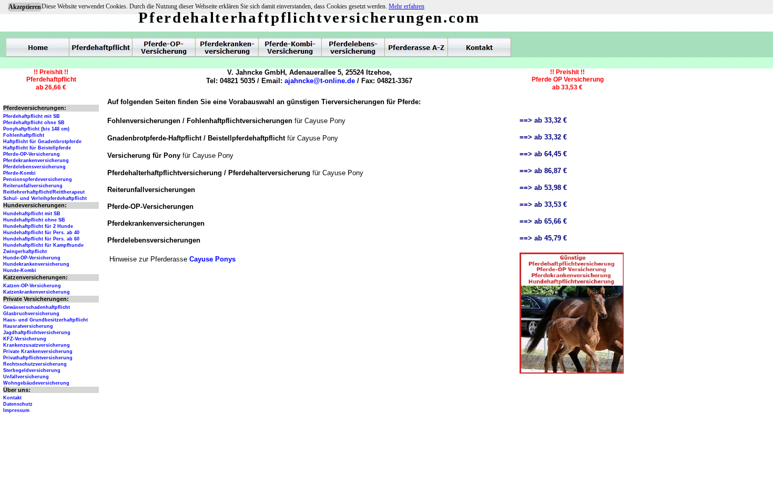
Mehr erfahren (406, 6)
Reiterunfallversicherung (33, 185)
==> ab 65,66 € (543, 221)
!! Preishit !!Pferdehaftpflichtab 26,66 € (51, 79)
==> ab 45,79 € (543, 238)
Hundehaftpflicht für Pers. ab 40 (41, 232)
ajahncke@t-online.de (319, 81)
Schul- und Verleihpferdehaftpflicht (45, 198)
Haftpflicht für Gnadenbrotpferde (42, 141)
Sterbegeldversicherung (31, 370)
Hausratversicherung (28, 326)
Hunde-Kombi (19, 270)
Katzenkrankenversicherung (36, 292)
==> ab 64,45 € (543, 154)
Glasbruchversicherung (31, 313)
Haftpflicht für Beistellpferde (37, 147)
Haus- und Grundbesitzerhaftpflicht (45, 320)
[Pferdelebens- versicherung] (353, 47)
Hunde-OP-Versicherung (31, 257)
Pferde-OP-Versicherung (31, 154)
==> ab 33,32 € (543, 120)
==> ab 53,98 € (543, 188)
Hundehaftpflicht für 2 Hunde (38, 226)
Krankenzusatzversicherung (36, 345)
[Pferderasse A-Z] (416, 47)
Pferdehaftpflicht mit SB (31, 116)
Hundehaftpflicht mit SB (31, 213)
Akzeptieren (24, 7)
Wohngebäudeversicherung (36, 383)
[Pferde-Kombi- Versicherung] (290, 47)
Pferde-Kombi (19, 173)
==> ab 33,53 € (543, 204)
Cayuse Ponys (212, 259)
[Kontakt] (479, 47)
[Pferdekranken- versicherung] (227, 47)
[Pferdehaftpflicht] (101, 47)
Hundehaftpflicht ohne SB (34, 220)
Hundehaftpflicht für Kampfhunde (43, 245)
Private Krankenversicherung (38, 351)
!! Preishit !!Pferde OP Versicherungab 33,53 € (568, 79)
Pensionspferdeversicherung (37, 179)
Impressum (16, 410)
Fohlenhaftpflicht (23, 135)
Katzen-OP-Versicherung (32, 285)
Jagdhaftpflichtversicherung (36, 332)
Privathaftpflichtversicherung (38, 357)
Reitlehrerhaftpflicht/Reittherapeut (44, 192)
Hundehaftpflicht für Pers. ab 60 (41, 239)
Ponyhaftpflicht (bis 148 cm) (36, 129)
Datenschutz (18, 404)
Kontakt (12, 397)
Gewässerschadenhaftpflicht (36, 307)
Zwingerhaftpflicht (25, 251)
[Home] (37, 47)
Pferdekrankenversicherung (36, 160)
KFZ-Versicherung (24, 338)
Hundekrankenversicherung (36, 264)
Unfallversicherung (26, 376)
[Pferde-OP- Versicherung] (164, 47)
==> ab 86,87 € (543, 171)
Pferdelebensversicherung (34, 166)
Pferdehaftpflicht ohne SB (34, 122)
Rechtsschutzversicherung (35, 364)
